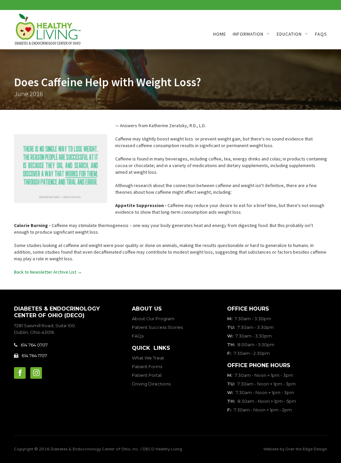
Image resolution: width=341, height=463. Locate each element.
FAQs (321, 34)
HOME (219, 34)
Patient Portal (147, 375)
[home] (47, 30)
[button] (251, 34)
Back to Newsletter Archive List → (48, 272)
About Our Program (153, 318)
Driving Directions (151, 383)
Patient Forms (147, 366)
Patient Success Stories (157, 327)
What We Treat (148, 357)
